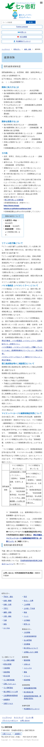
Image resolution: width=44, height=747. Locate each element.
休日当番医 (23, 37)
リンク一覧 (29, 717)
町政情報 (27, 680)
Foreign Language (22, 26)
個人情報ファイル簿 (10, 692)
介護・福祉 (7, 616)
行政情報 (6, 668)
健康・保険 (27, 49)
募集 (25, 672)
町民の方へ (17, 49)
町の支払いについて (31, 648)
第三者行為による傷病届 (14, 200)
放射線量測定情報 (30, 688)
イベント (27, 676)
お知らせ (27, 664)
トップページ (6, 49)
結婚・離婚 (7, 600)
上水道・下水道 (29, 608)
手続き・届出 (8, 597)
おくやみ (6, 628)
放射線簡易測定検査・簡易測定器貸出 (32, 697)
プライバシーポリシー (10, 720)
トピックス (28, 668)
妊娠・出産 (7, 604)
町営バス (23, 32)
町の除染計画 (28, 692)
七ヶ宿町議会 (8, 688)
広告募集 (27, 644)
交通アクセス (8, 703)
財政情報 (6, 672)
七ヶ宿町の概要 (9, 660)
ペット (26, 616)
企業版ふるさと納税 (31, 652)
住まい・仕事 (28, 600)
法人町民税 (28, 640)
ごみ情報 (27, 604)
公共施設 (27, 620)
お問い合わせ (25, 720)
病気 (5, 624)
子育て (5, 608)
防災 (25, 597)
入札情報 (27, 632)
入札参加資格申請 (30, 636)
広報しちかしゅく (9, 684)
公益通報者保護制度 (10, 695)
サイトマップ (18, 717)
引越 (5, 620)
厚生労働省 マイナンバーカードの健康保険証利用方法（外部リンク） (24, 538)
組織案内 (6, 699)
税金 (25, 612)
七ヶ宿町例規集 (9, 680)
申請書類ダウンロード (23, 41)
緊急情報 (27, 660)
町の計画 (6, 676)
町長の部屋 (7, 664)
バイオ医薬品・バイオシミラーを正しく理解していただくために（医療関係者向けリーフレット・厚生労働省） (22, 350)
